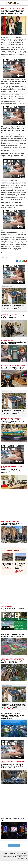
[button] (3, 551)
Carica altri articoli (14, 845)
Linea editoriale (5, 853)
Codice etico (12, 853)
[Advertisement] (14, 506)
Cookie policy (19, 855)
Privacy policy (23, 853)
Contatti (25, 855)
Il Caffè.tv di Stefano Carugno (19, 856)
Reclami (17, 853)
